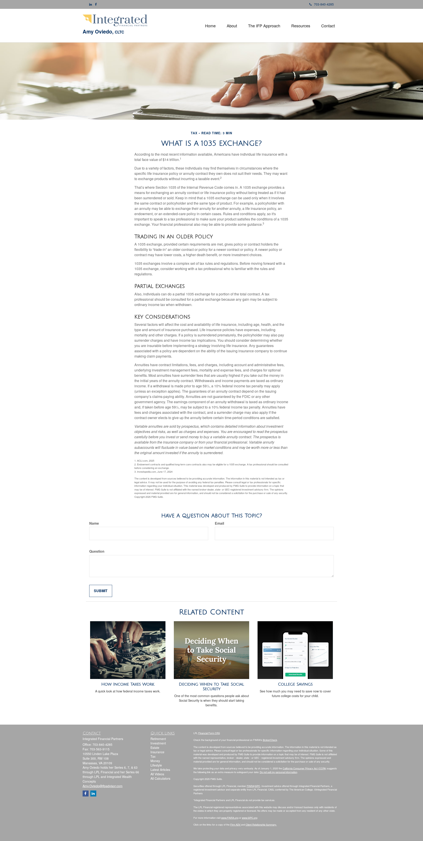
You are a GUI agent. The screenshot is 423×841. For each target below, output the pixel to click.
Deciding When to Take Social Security (211, 686)
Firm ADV (235, 824)
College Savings (295, 684)
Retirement (158, 739)
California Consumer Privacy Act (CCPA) (304, 768)
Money (155, 761)
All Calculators (160, 778)
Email (219, 523)
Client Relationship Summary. (261, 824)
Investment (158, 743)
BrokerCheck (270, 740)
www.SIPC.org (249, 817)
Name (94, 523)
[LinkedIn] (90, 4)
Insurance (157, 752)
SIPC (257, 786)
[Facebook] (96, 4)
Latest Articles (160, 769)
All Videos (157, 774)
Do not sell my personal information (278, 772)
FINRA (250, 786)
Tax (153, 756)
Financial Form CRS (209, 733)
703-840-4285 (324, 4)
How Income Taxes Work (127, 684)
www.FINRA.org (229, 817)
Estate (154, 747)
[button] (232, 25)
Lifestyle (156, 765)
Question (96, 551)
